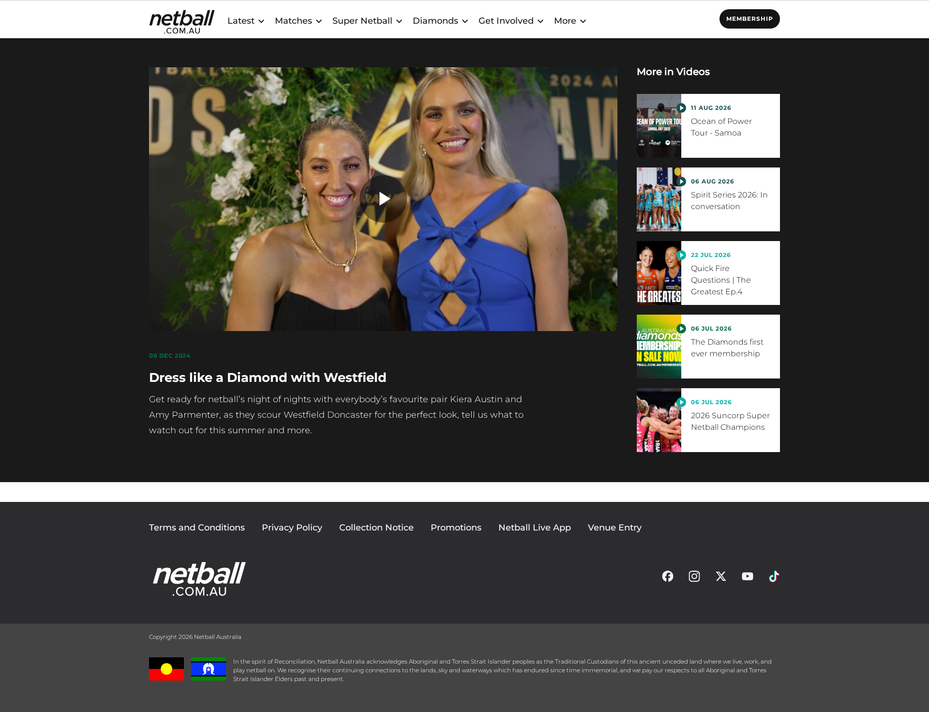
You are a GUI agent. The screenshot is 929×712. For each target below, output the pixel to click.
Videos (693, 71)
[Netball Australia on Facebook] (668, 579)
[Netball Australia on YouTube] (747, 579)
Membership (749, 18)
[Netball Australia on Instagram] (694, 579)
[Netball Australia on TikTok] (774, 579)
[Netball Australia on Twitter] (721, 579)
